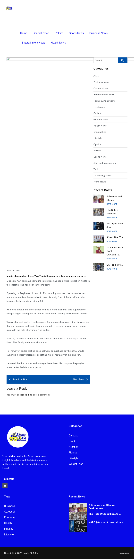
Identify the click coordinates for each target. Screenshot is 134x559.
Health (72, 441)
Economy (9, 517)
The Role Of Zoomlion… (113, 212)
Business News (98, 33)
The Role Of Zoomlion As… (105, 514)
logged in (25, 394)
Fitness (73, 453)
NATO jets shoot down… (115, 225)
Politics (59, 33)
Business (9, 506)
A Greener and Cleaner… (114, 198)
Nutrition (73, 447)
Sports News (76, 33)
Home (23, 33)
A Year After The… (116, 237)
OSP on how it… (115, 264)
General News (41, 33)
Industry (8, 529)
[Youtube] (5, 485)
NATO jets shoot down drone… (107, 522)
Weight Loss (76, 464)
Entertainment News (33, 42)
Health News (58, 42)
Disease (73, 436)
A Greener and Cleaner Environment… (102, 507)
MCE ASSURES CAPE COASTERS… (115, 251)
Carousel (9, 512)
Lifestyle (73, 458)
